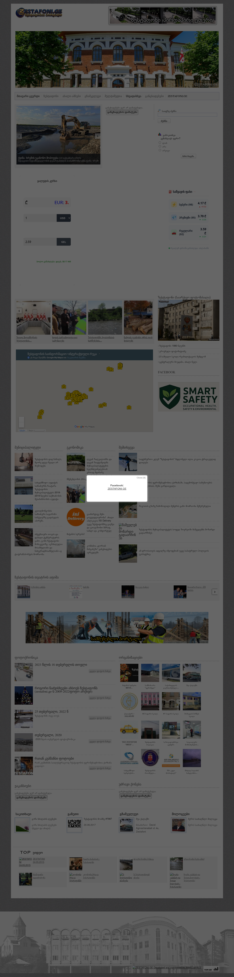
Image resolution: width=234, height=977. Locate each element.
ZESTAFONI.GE (117, 488)
